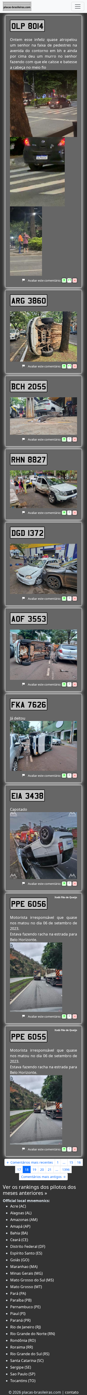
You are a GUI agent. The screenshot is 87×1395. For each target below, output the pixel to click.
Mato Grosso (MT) (26, 1286)
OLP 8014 (27, 26)
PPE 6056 (28, 903)
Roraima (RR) (21, 1347)
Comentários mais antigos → (43, 1176)
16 (79, 1162)
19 (34, 1169)
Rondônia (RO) (23, 1340)
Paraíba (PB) (21, 1300)
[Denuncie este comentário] (23, 280)
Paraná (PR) (20, 1320)
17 (19, 1169)
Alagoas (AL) (21, 1212)
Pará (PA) (18, 1293)
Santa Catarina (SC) (27, 1360)
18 (27, 1169)
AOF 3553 (28, 618)
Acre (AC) (18, 1206)
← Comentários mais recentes (29, 1162)
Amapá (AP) (20, 1226)
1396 (66, 1169)
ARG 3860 (28, 300)
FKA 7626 (28, 704)
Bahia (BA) (19, 1233)
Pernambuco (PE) (25, 1306)
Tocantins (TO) (22, 1380)
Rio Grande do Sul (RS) (29, 1353)
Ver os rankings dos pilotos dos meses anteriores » (39, 1190)
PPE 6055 (28, 1036)
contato (72, 1392)
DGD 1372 (27, 532)
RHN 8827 (28, 459)
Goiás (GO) (19, 1259)
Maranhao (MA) (24, 1266)
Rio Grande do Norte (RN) (32, 1333)
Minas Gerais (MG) (26, 1273)
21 (50, 1169)
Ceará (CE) (19, 1239)
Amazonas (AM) (24, 1219)
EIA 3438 (27, 795)
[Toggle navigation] (77, 6)
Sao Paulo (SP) (22, 1373)
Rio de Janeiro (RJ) (25, 1327)
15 (71, 1162)
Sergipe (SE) (20, 1367)
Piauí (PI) (18, 1313)
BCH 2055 (28, 386)
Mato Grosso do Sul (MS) (32, 1280)
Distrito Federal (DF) (27, 1246)
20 (42, 1169)
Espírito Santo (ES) (26, 1253)
